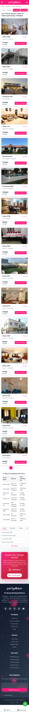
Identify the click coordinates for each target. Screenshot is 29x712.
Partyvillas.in (11, 700)
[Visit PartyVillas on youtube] (23, 608)
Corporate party (14, 659)
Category (9, 10)
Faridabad (8, 6)
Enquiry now (14, 626)
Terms (17, 702)
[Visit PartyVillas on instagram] (10, 608)
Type (3, 10)
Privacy (12, 702)
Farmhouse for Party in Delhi (9, 535)
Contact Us (15, 618)
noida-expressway (16, 6)
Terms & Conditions (14, 621)
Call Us (8, 710)
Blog (14, 629)
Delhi (4, 528)
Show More (14, 545)
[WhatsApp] (25, 704)
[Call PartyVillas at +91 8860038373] (27, 2)
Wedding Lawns (14, 644)
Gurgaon (12, 528)
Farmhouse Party (14, 667)
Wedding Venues (14, 656)
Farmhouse (15, 639)
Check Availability (21, 43)
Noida (20, 528)
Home (2, 6)
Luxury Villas (14, 641)
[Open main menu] (2, 2)
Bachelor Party (14, 665)
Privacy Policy (14, 623)
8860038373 (16, 570)
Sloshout (11, 600)
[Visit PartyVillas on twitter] (14, 608)
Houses (14, 647)
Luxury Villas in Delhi (7, 538)
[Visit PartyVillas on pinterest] (19, 608)
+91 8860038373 (8, 695)
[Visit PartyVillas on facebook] (5, 608)
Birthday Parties (14, 662)
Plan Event (22, 710)
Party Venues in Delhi (7, 532)
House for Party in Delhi (7, 542)
